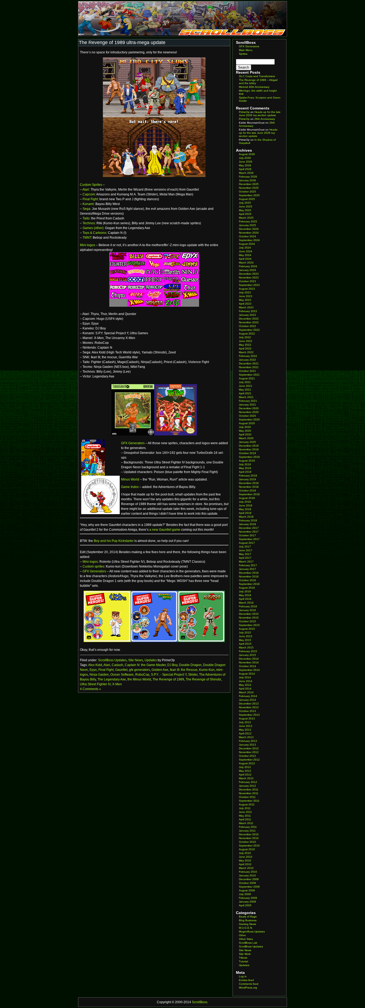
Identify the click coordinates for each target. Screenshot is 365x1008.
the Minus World (139, 679)
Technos (89, 223)
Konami (88, 204)
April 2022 (245, 348)
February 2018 (248, 520)
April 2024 (245, 258)
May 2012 (245, 770)
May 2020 (245, 430)
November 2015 (249, 617)
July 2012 (245, 767)
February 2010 (248, 871)
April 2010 (245, 864)
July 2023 (245, 292)
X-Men (117, 684)
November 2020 (249, 412)
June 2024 (245, 251)
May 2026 (245, 165)
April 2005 (245, 905)
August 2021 (247, 378)
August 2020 (247, 423)
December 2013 (249, 703)
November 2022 (249, 322)
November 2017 (249, 531)
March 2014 (246, 692)
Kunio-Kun (207, 670)
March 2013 (246, 737)
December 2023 (249, 273)
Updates (151, 660)
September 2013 (249, 714)
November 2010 (249, 838)
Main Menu (246, 50)
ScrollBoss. (200, 1002)
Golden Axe (160, 670)
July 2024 (245, 247)
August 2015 (247, 628)
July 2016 (245, 591)
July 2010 (245, 853)
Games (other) (93, 228)
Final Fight (90, 199)
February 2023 (248, 311)
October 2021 (247, 370)
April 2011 (245, 819)
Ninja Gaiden (99, 674)
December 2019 (249, 445)
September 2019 (249, 456)
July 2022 (245, 337)
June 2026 (245, 161)
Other (242, 935)
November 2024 (249, 232)
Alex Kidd (95, 665)
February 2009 (248, 897)
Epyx (93, 670)
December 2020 (249, 408)
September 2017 (249, 539)
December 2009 (249, 879)
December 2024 (249, 228)
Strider (192, 674)
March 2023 (246, 307)
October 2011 (247, 797)
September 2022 (249, 329)
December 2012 (249, 748)
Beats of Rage (248, 916)
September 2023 (249, 285)
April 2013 (245, 733)
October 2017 (247, 535)
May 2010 (245, 860)
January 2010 (247, 875)
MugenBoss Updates (252, 931)
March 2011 (246, 823)
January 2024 (247, 270)
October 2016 (247, 580)
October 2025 (247, 191)
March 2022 (246, 352)
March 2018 (246, 516)
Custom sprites (93, 566)
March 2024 (246, 262)
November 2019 (249, 449)
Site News (135, 660)
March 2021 (246, 397)
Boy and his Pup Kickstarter (114, 541)
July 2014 (245, 677)
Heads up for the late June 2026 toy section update (260, 114)
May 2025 (245, 210)
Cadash (117, 665)
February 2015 (248, 651)
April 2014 (245, 688)
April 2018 (245, 512)
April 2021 (245, 393)
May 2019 (245, 468)
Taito (86, 218)
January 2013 (247, 744)
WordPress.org (248, 987)
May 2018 (245, 509)
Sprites (243, 53)
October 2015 (247, 621)
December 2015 (249, 613)
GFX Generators (133, 443)
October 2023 (247, 281)
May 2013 (245, 729)
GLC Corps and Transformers (257, 76)
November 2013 (249, 707)
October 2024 (247, 236)
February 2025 (248, 221)
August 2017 (247, 542)
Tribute (243, 957)
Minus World (130, 479)
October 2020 (247, 415)
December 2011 (248, 789)
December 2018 (249, 483)
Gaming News (247, 924)
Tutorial (243, 961)
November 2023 (249, 277)
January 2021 (247, 404)
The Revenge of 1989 (168, 679)
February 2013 (248, 740)
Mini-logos (87, 245)
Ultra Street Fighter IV (95, 684)
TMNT (87, 237)
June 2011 (245, 811)
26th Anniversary (264, 118)
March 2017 (246, 561)
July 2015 (245, 632)
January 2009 (247, 901)
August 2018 (247, 498)
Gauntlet (121, 670)
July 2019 (245, 464)
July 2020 (245, 427)
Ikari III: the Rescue (183, 670)
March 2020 (246, 438)
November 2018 (249, 486)
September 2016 (249, 583)
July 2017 (245, 546)
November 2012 (249, 752)
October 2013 (247, 711)
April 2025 (245, 213)
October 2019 (247, 453)
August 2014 (247, 673)
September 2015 (249, 625)
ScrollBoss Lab (248, 942)
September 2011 (249, 800)
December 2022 (249, 318)
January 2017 (247, 569)
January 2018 (247, 524)
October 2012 (247, 755)
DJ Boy (172, 665)
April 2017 (245, 557)
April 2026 (245, 169)
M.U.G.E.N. (246, 927)
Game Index (130, 487)
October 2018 (247, 490)
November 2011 (248, 793)
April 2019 (245, 471)
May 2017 (245, 554)
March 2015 (246, 647)
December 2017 (249, 527)
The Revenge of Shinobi (203, 679)
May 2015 (245, 640)
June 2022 (245, 341)
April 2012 (245, 774)
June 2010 (245, 856)
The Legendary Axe (112, 679)
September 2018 (249, 494)
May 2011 (245, 815)
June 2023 (245, 296)
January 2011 (247, 830)
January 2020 (247, 441)
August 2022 (247, 333)
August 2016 (247, 587)
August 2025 (247, 199)
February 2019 (248, 475)
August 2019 (247, 460)
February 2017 (248, 565)
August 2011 (247, 804)
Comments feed (248, 983)
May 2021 (245, 389)
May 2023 (245, 299)
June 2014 (245, 681)
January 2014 (247, 699)
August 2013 (247, 718)
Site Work (245, 953)
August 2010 (247, 849)
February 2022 (248, 356)
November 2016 (249, 576)
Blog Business (248, 920)
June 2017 (245, 550)
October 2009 (247, 882)
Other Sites (246, 939)
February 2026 (248, 176)
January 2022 (247, 359)
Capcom (89, 194)
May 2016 (245, 595)
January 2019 (247, 479)
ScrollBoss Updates (112, 660)
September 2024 (249, 240)
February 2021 (248, 400)
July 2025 (245, 202)
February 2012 (248, 782)
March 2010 (246, 868)
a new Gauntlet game (164, 529)
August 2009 (247, 890)
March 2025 (246, 217)
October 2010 (247, 841)
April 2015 (245, 643)
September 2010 (249, 845)
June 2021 (245, 385)
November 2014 (249, 662)
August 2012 (247, 763)
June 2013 (245, 725)
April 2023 (245, 303)
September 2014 (249, 669)
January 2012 (247, 785)
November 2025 (249, 187)
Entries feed (246, 980)
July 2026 (245, 157)
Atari (85, 189)
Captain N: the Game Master (145, 665)
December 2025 (249, 184)
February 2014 (248, 696)
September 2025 (249, 195)
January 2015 (247, 654)
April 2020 (245, 434)
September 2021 (249, 374)
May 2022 (245, 344)
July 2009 (245, 894)
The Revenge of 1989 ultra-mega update (122, 42)
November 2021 (249, 367)
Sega (86, 209)
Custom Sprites (91, 185)
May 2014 (245, 684)
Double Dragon (190, 665)
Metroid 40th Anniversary (254, 86)
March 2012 (246, 778)
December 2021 (249, 363)
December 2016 (249, 572)
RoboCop (142, 674)
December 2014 (249, 658)
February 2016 (248, 606)
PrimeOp (244, 112)
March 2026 (246, 172)
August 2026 (247, 154)
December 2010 (249, 834)
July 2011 (245, 808)
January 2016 (247, 610)
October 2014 (247, 666)
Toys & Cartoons (94, 233)
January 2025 (247, 225)
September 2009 (249, 886)
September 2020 (249, 419)
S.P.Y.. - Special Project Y (169, 674)
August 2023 (247, 288)
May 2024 (245, 255)
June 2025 (245, 206)
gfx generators (139, 670)
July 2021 (245, 382)
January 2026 (247, 180)
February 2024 (248, 266)
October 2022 (247, 326)
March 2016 (246, 602)
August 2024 (247, 243)
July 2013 (245, 722)
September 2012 (249, 759)
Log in (243, 976)
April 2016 (245, 598)
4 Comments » (90, 689)
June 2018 (245, 505)
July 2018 (245, 501)
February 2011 (248, 826)
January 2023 (247, 314)
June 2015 (245, 636)
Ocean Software (122, 674)
